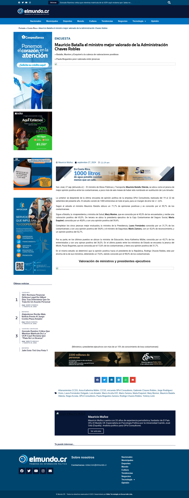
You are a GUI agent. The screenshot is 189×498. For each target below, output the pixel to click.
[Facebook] (19, 2)
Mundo (80, 21)
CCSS (103, 390)
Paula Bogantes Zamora (107, 396)
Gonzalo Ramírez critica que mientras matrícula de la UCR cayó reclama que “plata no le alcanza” (97, 3)
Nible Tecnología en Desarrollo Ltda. (119, 494)
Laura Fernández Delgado (76, 393)
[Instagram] (30, 2)
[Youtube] (26, 2)
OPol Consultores (87, 396)
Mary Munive (153, 393)
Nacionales (35, 21)
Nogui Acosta (72, 396)
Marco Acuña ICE (110, 393)
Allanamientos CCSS (68, 390)
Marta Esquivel (139, 393)
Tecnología (138, 21)
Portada (22, 28)
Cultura (92, 21)
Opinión (155, 21)
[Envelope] (50, 471)
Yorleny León (149, 396)
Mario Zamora (125, 393)
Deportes (67, 21)
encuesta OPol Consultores (119, 390)
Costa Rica (32, 28)
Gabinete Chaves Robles (144, 390)
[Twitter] (23, 2)
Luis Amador (95, 393)
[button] (169, 2)
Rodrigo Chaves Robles (131, 396)
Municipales (52, 21)
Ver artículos (96, 431)
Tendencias (107, 21)
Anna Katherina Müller (89, 390)
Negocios (122, 21)
